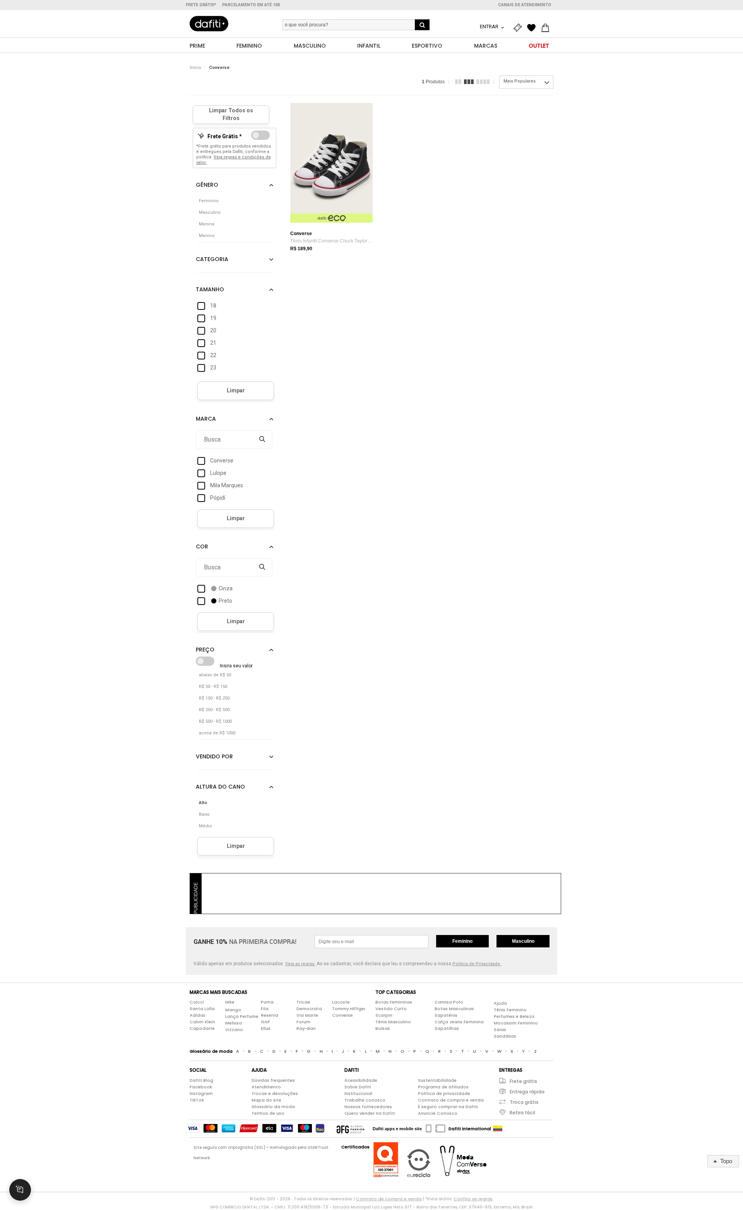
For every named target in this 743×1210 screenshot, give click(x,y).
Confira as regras (473, 1199)
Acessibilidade (360, 1080)
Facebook (201, 1087)
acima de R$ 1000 (217, 733)
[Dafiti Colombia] (497, 1129)
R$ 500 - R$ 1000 (215, 721)
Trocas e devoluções (275, 1093)
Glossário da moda (273, 1106)
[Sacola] (547, 28)
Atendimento (266, 1087)
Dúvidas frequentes (273, 1080)
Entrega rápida (527, 1091)
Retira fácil (522, 1112)
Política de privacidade (444, 1093)
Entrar (490, 26)
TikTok (197, 1100)
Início (195, 67)
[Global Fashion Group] (350, 1129)
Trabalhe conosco (364, 1100)
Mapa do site (266, 1100)
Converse (219, 67)
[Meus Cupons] (519, 28)
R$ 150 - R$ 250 (214, 698)
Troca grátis (524, 1102)
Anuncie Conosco (437, 1113)
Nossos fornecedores (368, 1106)
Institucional (358, 1093)
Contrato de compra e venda (451, 1100)
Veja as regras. (300, 963)
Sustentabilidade (437, 1080)
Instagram (201, 1093)
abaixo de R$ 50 (215, 674)
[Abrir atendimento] (20, 1190)
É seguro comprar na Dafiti (448, 1106)
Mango (233, 1009)
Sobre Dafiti (357, 1087)
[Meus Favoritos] (533, 28)
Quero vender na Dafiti (369, 1113)
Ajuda (500, 1003)
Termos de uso (268, 1113)
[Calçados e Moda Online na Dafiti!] (209, 23)
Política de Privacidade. (476, 963)
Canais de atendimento (524, 4)
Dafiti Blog (201, 1080)
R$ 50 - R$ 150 (213, 686)
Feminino (462, 941)
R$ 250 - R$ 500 (214, 709)
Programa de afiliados (443, 1087)
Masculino (523, 941)
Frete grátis (523, 1081)
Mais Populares (519, 81)
